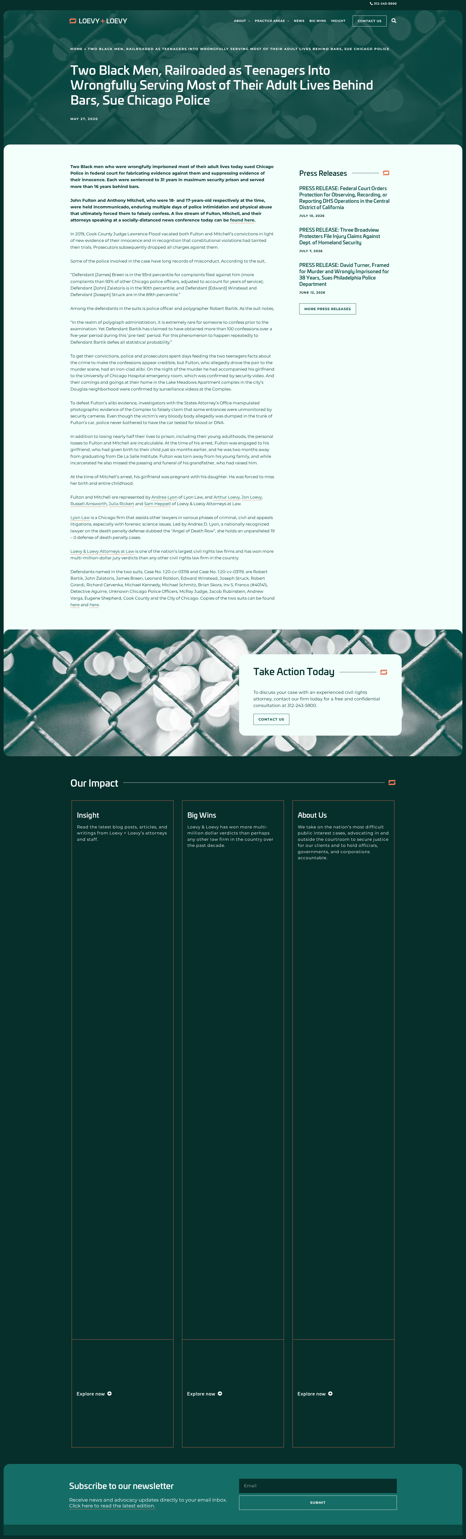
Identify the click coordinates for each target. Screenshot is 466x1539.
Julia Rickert (121, 503)
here (75, 604)
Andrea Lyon (164, 497)
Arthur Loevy (227, 497)
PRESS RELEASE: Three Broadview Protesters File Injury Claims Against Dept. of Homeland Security (339, 236)
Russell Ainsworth (88, 503)
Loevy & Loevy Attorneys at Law (102, 551)
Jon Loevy (251, 497)
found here (242, 220)
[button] (248, 20)
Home (76, 49)
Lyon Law (80, 517)
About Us (312, 815)
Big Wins (201, 815)
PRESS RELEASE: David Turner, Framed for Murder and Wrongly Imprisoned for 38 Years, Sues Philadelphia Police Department (344, 274)
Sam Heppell (157, 503)
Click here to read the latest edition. (112, 1506)
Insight (88, 815)
